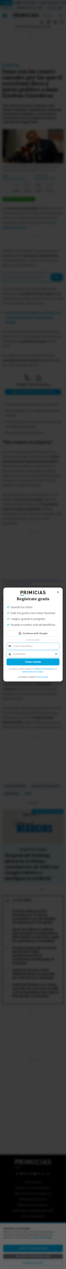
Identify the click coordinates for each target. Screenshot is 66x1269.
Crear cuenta (33, 662)
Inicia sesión (42, 677)
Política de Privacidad (43, 669)
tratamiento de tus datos (32, 672)
